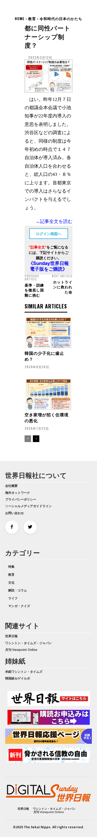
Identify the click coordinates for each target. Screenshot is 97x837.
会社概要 (11, 486)
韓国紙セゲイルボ (17, 678)
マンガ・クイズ (19, 606)
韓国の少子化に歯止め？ (44, 356)
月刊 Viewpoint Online (21, 650)
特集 (11, 566)
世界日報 (11, 636)
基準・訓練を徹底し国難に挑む (34, 290)
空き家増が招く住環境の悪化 (47, 417)
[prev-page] (28, 438)
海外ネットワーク (17, 492)
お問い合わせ (14, 513)
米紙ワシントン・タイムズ (23, 671)
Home (20, 18)
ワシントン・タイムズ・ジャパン (28, 643)
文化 (11, 582)
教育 (32, 18)
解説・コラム (17, 590)
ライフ (13, 598)
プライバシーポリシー (20, 499)
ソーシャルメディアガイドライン (28, 506)
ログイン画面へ (48, 233)
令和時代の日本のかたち (61, 18)
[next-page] (36, 438)
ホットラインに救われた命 (62, 287)
